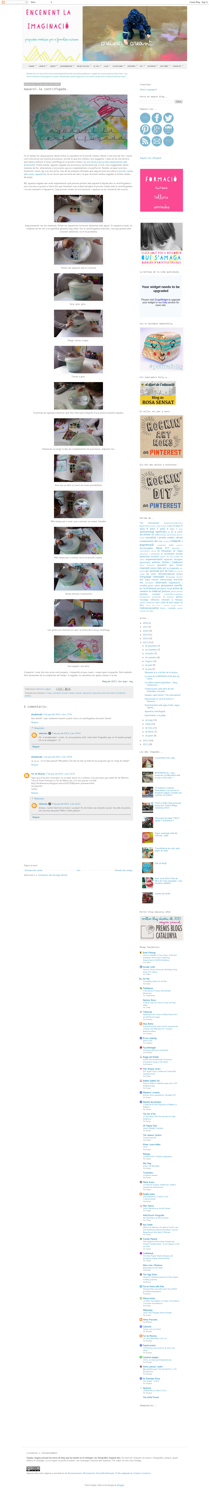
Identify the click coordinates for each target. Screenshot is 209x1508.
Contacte (178, 66)
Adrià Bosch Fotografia (153, 1215)
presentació (145, 597)
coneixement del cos (151, 541)
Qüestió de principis (152, 1102)
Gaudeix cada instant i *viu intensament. (163, 695)
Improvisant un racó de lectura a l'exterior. (159, 700)
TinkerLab (147, 1011)
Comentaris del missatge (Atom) (52, 875)
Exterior (152, 66)
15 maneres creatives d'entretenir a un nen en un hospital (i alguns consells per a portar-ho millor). (168, 791)
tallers (157, 602)
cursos (180, 545)
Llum (107, 66)
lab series (151, 574)
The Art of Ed (149, 1113)
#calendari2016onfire (173, 523)
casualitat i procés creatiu (63, 693)
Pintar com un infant (152, 1329)
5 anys (49, 693)
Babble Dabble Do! (151, 1080)
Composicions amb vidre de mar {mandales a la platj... (159, 690)
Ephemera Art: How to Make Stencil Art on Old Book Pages (160, 1015)
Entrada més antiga (123, 870)
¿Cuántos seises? (150, 1175)
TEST (145, 1146)
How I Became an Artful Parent (156, 1208)
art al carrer (177, 531)
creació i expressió (83, 693)
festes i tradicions (172, 562)
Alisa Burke (148, 1023)
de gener (149, 735)
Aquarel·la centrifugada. (155, 711)
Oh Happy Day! (150, 1125)
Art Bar (146, 978)
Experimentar (67, 66)
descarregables (146, 548)
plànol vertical (177, 591)
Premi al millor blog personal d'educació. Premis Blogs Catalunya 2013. (168, 805)
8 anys (170, 528)
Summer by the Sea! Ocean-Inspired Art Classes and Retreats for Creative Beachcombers (160, 1028)
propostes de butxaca (163, 597)
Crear (53, 66)
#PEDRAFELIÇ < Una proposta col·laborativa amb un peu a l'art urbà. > (167, 775)
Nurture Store (149, 1000)
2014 (145, 638)
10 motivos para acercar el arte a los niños (159, 1349)
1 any (158, 526)
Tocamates (148, 1172)
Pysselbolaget (149, 1047)
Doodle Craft (149, 967)
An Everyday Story (151, 1378)
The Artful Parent (151, 1397)
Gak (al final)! (161, 863)
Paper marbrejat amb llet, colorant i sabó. (166, 834)
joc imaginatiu (173, 568)
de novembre (151, 649)
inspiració (96, 693)
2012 (145, 740)
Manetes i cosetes (151, 1092)
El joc (97, 66)
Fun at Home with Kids (153, 1286)
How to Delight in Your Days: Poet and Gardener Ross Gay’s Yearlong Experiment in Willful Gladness (160, 957)
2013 (145, 642)
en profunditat (167, 553)
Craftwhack (148, 1253)
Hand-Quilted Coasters (153, 1128)
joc (164, 568)
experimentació (154, 559)
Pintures (132, 66)
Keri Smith (148, 1224)
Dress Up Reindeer (151, 1165)
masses (155, 579)
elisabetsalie (36, 714)
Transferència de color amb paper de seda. (167, 849)
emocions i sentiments (150, 554)
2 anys (163, 526)
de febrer (149, 731)
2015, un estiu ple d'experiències (157, 1359)
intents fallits (156, 568)
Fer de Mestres (38, 773)
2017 (145, 626)
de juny (148, 669)
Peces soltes (84, 66)
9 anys (179, 529)
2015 (145, 634)
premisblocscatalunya (173, 594)
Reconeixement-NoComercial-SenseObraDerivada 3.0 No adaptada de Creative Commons (109, 1473)
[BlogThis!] (60, 689)
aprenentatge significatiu (153, 531)
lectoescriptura (166, 573)
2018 (145, 623)
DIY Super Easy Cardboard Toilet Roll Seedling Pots (159, 1072)
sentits (142, 602)
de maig (149, 720)
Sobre (32, 66)
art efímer (145, 534)
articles (163, 534)
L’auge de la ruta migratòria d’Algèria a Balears (160, 1105)
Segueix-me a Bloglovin (150, 158)
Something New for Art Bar (155, 981)
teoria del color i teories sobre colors (164, 605)
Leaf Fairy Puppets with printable (157, 1312)
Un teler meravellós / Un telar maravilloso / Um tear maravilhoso (161, 1302)
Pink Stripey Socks (151, 1068)
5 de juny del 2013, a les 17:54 (57, 714)
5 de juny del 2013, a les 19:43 (66, 733)
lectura (179, 574)
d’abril (148, 724)
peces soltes (154, 585)
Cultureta (147, 1326)
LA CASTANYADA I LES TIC (155, 1338)
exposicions (145, 562)
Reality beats (149, 1194)
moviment (149, 582)
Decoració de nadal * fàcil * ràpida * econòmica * (167, 819)
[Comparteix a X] (63, 689)
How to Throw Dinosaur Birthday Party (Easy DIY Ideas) (160, 970)
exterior (156, 562)
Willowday (148, 1310)
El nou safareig (150, 1038)
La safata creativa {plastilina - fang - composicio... (162, 683)
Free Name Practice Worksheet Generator (157, 991)
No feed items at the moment (155, 1217)
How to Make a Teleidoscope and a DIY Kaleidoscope (160, 1084)
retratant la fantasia (172, 599)
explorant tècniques (173, 559)
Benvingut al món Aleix (153, 1267)
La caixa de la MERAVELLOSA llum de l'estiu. (162, 677)
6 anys (151, 528)
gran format (176, 565)
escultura (155, 556)
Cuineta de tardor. (163, 893)
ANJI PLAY (147, 1040)
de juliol (149, 665)
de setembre (151, 657)
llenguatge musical (174, 577)
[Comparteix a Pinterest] (69, 689)
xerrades (149, 611)
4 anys (176, 525)
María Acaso (148, 1182)
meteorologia (166, 579)
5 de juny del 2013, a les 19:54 (57, 756)
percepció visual (164, 588)
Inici (78, 870)
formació (151, 565)
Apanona (147, 1388)
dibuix (159, 548)
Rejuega (146, 1153)
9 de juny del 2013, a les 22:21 (66, 803)
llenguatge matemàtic (152, 576)
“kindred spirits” (150, 1137)
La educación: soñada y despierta (157, 1156)
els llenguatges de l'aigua (170, 550)
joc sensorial (152, 571)
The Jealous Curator (152, 1135)
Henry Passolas (150, 1319)
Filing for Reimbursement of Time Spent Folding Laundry (160, 1278)
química (179, 596)
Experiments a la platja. (155, 715)
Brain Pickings (149, 952)
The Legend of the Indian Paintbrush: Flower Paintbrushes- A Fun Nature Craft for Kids (161, 1244)
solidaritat (150, 602)
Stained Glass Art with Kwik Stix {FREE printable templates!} (160, 1290)
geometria (161, 565)
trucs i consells (168, 608)
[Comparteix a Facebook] (66, 689)
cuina (171, 545)
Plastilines (119, 66)
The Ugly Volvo (150, 1274)
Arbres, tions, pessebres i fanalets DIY (159, 1095)
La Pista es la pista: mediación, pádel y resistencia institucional (159, 1185)
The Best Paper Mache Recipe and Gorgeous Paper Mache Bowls (158, 1257)
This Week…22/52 (151, 1381)
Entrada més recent (33, 870)
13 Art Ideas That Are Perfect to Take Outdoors (159, 1117)
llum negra (145, 579)
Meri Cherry (148, 1205)
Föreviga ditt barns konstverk (155, 1050)
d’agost (149, 661)
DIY (142, 66)
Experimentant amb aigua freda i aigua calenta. (162, 706)
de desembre (151, 645)
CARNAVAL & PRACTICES (154, 1390)
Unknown (43, 733)
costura (166, 541)
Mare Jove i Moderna (152, 1265)
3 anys (169, 525)
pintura (28, 695)
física (142, 565)
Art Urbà (165, 66)
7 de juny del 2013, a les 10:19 (60, 773)
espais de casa (166, 556)
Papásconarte (149, 1345)
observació (161, 582)
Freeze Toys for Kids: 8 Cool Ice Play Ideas (159, 1003)
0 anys (152, 526)
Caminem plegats (151, 1357)
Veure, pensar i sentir (153, 1366)
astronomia (171, 534)
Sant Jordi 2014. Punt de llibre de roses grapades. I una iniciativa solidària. (168, 880)
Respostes (39, 728)
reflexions (154, 599)
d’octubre (149, 653)
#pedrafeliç (144, 526)
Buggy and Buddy (151, 1057)
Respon (34, 722)
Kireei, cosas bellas (151, 1144)
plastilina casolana (150, 594)
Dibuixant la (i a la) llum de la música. (161, 672)
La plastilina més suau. (165, 757)
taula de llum (167, 602)
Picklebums (148, 988)
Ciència (43, 66)
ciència (179, 537)
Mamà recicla (149, 1298)
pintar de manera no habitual (113, 693)
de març (149, 727)
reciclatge (144, 599)
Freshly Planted (150, 1239)
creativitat (161, 545)
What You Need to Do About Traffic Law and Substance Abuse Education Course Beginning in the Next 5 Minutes (160, 1229)
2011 (145, 744)
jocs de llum (166, 571)
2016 (145, 630)
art (169, 532)
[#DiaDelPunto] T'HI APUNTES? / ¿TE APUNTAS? (160, 1370)
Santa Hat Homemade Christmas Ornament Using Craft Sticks (157, 1060)
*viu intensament (149, 523)
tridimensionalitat (149, 608)
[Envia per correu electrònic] (57, 689)
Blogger (120, 1485)
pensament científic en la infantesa (161, 587)
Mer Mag (147, 1163)
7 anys (161, 528)
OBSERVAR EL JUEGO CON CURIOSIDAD (155, 1197)
